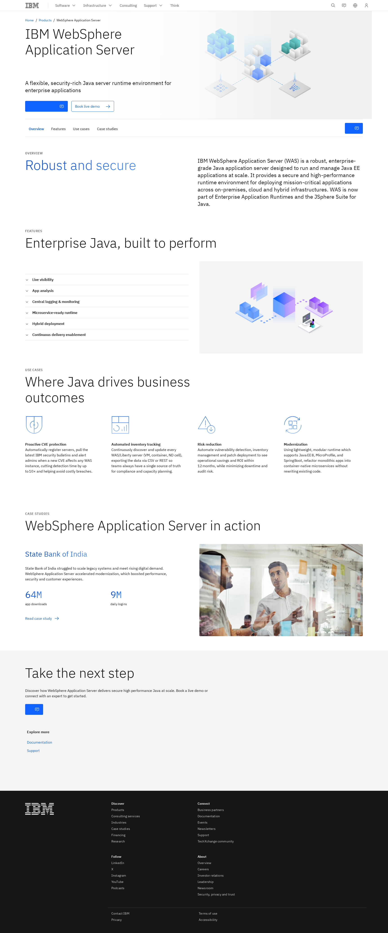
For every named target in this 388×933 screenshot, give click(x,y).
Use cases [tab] (81, 129)
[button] (355, 5)
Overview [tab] (36, 129)
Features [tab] (58, 129)
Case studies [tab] (107, 129)
